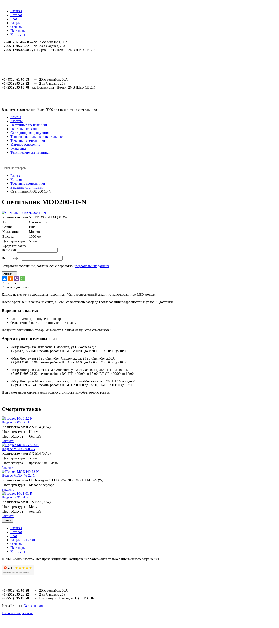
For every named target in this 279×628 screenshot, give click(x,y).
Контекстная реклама (17, 613)
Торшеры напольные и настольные (36, 136)
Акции (15, 23)
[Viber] (16, 278)
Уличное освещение (25, 144)
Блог (13, 19)
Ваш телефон (11, 258)
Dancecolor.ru (33, 606)
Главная (16, 11)
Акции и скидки (22, 540)
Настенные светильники (28, 125)
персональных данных (92, 266)
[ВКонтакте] (4, 278)
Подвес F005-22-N (15, 422)
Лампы (15, 117)
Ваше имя (9, 250)
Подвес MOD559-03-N (18, 449)
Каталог (16, 15)
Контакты (17, 34)
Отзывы (16, 27)
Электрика (18, 148)
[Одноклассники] (10, 278)
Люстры (16, 121)
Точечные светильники (27, 140)
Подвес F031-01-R (15, 497)
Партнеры (18, 30)
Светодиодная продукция (29, 133)
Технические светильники (30, 152)
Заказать (9, 273)
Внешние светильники (27, 187)
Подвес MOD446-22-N (18, 475)
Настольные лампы (24, 129)
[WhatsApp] (22, 278)
